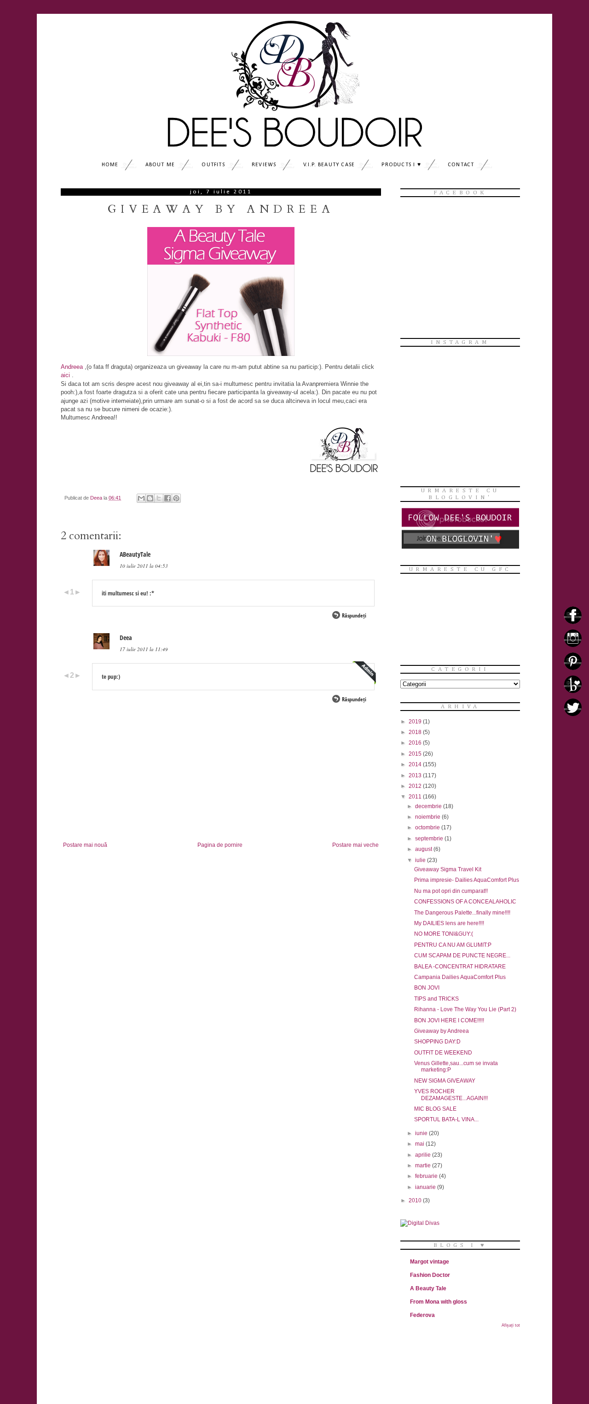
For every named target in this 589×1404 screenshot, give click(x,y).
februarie (427, 1176)
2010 (416, 1200)
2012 (416, 786)
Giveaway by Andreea (441, 1031)
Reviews (264, 165)
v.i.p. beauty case (329, 165)
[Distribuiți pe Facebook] (167, 498)
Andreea (72, 366)
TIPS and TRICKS (436, 999)
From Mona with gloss (438, 1302)
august (424, 849)
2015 (416, 754)
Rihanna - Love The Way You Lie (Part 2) (465, 1009)
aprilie (423, 1155)
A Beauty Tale (428, 1288)
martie (423, 1165)
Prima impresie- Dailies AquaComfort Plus (466, 880)
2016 (416, 743)
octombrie (428, 827)
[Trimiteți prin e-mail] (141, 498)
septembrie (430, 838)
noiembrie (428, 817)
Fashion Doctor (430, 1275)
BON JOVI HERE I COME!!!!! (449, 1020)
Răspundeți (354, 615)
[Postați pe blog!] (150, 498)
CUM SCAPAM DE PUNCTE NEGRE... (462, 955)
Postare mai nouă (85, 845)
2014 (416, 764)
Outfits (213, 165)
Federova (422, 1315)
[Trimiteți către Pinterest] (176, 498)
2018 (416, 732)
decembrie (429, 806)
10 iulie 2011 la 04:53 (144, 565)
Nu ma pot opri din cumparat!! (451, 891)
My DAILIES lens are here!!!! (449, 923)
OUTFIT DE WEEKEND (443, 1052)
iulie (421, 860)
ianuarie (426, 1187)
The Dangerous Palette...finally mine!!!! (462, 912)
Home (110, 165)
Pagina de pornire (220, 845)
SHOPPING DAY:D (437, 1041)
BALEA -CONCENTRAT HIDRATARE (460, 966)
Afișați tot (511, 1325)
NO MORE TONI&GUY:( (443, 934)
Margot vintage (429, 1261)
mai (420, 1144)
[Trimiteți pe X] (158, 498)
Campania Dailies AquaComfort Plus (460, 977)
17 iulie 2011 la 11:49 (144, 649)
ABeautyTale (135, 554)
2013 (416, 775)
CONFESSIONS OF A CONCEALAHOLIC (465, 901)
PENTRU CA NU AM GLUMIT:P (452, 945)
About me (160, 165)
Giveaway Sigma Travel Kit (447, 869)
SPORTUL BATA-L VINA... (446, 1119)
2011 (416, 796)
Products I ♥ (401, 165)
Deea (126, 637)
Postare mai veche (355, 845)
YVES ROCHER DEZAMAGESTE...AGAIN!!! (451, 1094)
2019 (416, 721)
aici (65, 375)
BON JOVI (426, 988)
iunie (422, 1133)
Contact (461, 165)
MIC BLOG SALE (435, 1109)
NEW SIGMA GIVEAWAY (444, 1081)
